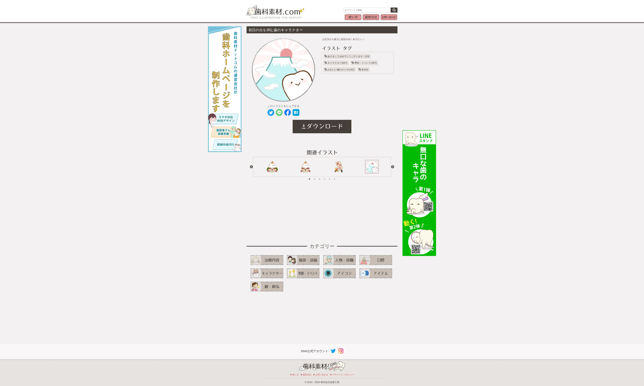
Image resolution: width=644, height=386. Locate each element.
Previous (251, 167)
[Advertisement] (419, 76)
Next (392, 167)
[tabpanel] (272, 167)
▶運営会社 (306, 374)
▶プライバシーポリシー (342, 374)
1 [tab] (309, 176)
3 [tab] (319, 176)
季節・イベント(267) (366, 63)
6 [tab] (334, 176)
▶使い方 (294, 374)
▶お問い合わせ (320, 374)
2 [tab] (314, 176)
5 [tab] (329, 176)
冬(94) (365, 69)
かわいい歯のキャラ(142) (341, 69)
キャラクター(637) (337, 63)
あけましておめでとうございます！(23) (348, 56)
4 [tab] (324, 176)
